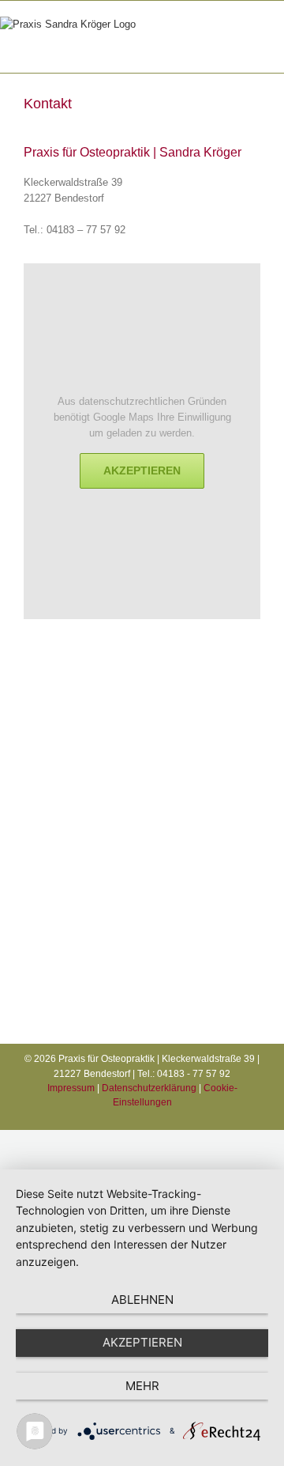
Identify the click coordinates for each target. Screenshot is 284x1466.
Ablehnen (142, 1299)
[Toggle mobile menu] (262, 48)
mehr (142, 1385)
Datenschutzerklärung (149, 1088)
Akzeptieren (142, 470)
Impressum (71, 1088)
